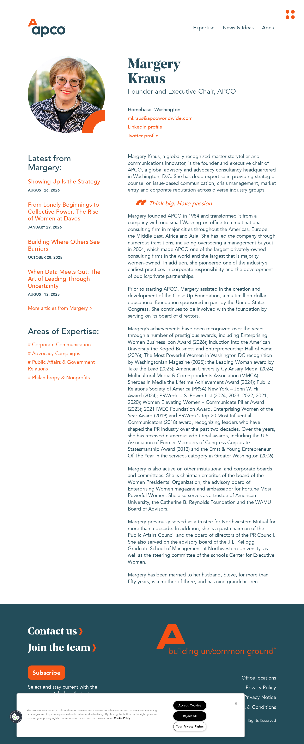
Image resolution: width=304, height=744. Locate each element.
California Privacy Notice (249, 697)
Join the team (59, 647)
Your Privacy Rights (190, 727)
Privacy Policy (261, 687)
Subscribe (46, 672)
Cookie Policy (122, 718)
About (269, 27)
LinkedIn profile (145, 126)
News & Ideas (238, 27)
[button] (16, 716)
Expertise (203, 27)
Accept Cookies (189, 705)
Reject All (190, 716)
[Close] (236, 703)
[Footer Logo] (216, 640)
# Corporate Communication (59, 344)
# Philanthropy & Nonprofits (59, 377)
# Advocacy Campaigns (54, 353)
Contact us (52, 631)
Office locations (259, 678)
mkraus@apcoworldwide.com (160, 118)
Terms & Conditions (254, 707)
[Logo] (46, 28)
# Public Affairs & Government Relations (61, 365)
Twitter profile (143, 135)
